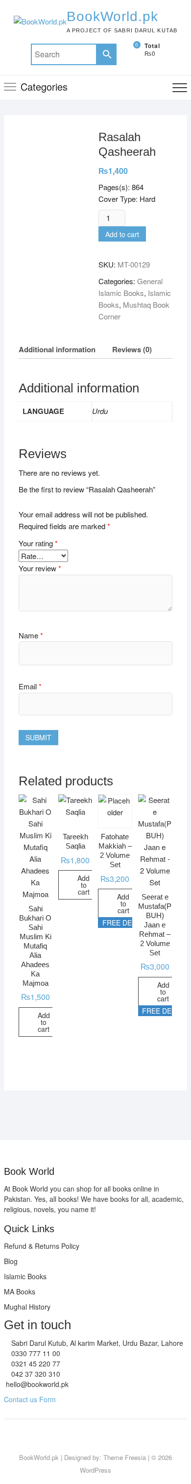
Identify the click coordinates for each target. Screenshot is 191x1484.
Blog (11, 1261)
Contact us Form (30, 1399)
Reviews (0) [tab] (132, 349)
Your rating (38, 543)
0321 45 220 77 (34, 1363)
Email (30, 686)
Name (31, 635)
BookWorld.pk (112, 16)
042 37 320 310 (34, 1374)
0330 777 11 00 (34, 1353)
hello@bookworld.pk (36, 1384)
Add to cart (122, 234)
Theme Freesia (124, 1457)
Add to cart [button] (44, 1022)
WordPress (95, 1470)
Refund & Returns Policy (41, 1246)
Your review (40, 568)
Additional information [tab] (57, 349)
